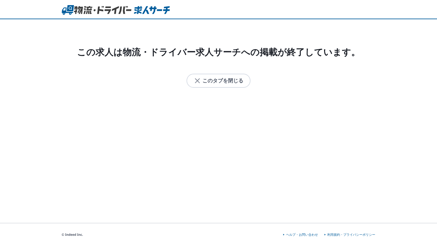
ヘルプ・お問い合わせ (302, 234)
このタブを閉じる (223, 80)
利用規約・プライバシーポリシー (351, 234)
